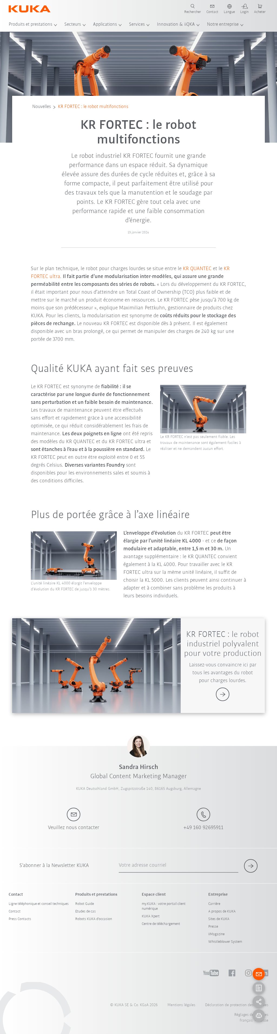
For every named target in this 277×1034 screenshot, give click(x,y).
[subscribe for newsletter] (251, 866)
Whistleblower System (225, 942)
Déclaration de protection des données (236, 1005)
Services (137, 24)
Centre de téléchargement (161, 924)
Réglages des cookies (251, 1015)
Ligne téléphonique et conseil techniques (39, 904)
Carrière (214, 904)
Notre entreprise (223, 24)
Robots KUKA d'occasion (93, 919)
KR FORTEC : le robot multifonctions (93, 106)
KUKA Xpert (151, 916)
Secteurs (72, 24)
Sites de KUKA (218, 919)
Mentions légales (181, 1005)
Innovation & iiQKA (176, 24)
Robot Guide (84, 904)
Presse (213, 927)
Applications (105, 24)
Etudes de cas (85, 911)
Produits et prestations (30, 24)
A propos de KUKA (222, 911)
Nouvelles (41, 106)
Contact (15, 911)
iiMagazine (216, 934)
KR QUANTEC (197, 268)
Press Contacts (20, 919)
